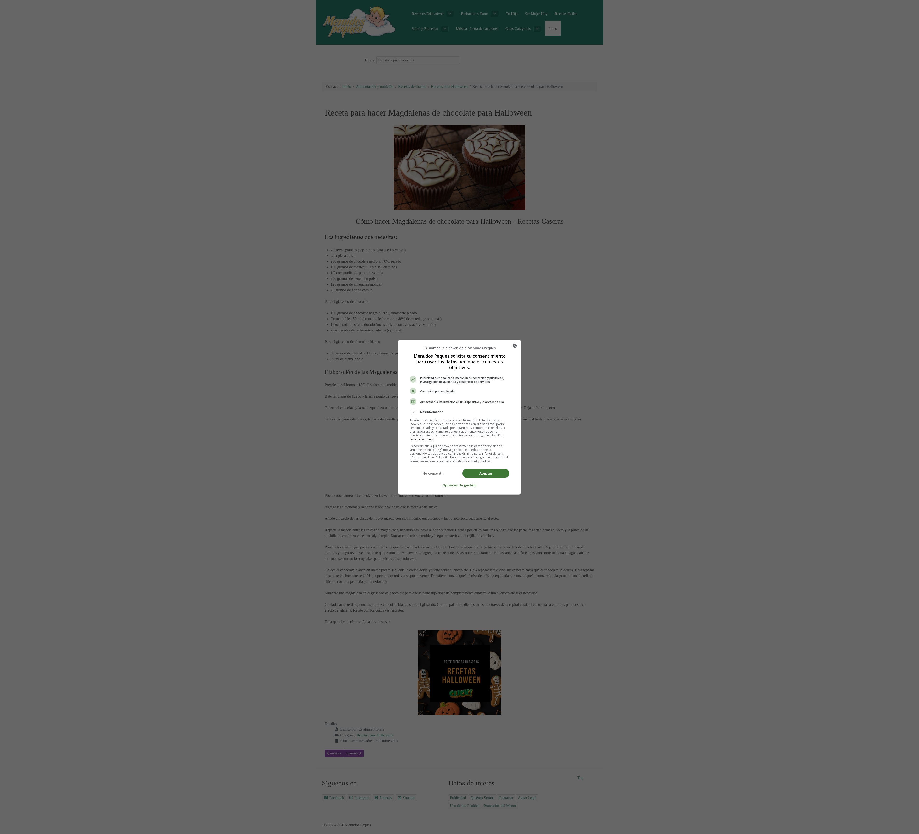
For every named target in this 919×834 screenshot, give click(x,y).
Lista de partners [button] (421, 439)
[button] (459, 412)
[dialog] (459, 417)
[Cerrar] (515, 345)
